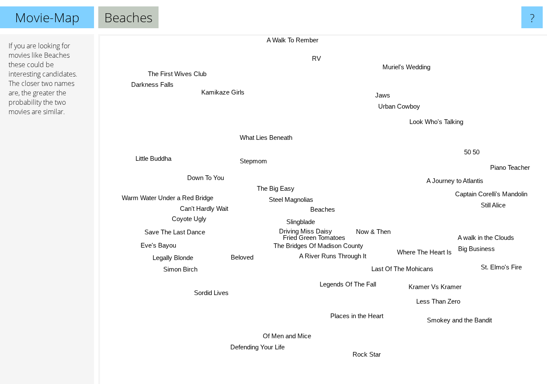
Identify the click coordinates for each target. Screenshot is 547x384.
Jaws (381, 94)
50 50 (471, 152)
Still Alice (492, 204)
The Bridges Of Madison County (320, 245)
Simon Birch (180, 269)
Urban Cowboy (397, 106)
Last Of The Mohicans (404, 267)
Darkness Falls (158, 82)
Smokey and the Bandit (456, 321)
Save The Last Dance (173, 232)
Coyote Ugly (188, 220)
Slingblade (301, 220)
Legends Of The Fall (349, 283)
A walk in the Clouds (485, 238)
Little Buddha (153, 158)
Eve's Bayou (158, 244)
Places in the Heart (356, 316)
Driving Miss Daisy (306, 231)
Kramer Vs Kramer (435, 285)
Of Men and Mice (289, 336)
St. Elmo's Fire (501, 266)
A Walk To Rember (295, 40)
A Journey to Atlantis (453, 179)
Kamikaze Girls (222, 92)
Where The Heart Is (423, 251)
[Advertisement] (47, 253)
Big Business (476, 250)
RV (315, 58)
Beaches (322, 209)
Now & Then (373, 231)
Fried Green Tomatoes (315, 237)
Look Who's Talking (435, 121)
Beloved (244, 259)
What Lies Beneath (262, 138)
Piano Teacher (509, 166)
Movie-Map (47, 17)
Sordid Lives (210, 291)
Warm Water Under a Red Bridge (168, 200)
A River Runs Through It (334, 255)
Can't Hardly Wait (203, 211)
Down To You (203, 179)
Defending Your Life (257, 347)
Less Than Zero (439, 300)
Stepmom (250, 163)
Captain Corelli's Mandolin (491, 192)
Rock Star (367, 353)
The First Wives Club (181, 71)
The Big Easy (276, 188)
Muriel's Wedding (408, 67)
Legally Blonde (171, 257)
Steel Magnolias (290, 199)
